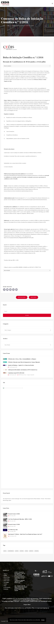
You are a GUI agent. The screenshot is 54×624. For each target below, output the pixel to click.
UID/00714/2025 (34, 601)
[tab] (27, 66)
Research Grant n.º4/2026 (14, 513)
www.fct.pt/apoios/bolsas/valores (24, 91)
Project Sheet (27, 604)
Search (27, 315)
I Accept (42, 619)
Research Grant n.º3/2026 (14, 524)
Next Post (33, 297)
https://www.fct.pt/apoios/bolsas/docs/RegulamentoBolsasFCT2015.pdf (18, 237)
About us (5, 573)
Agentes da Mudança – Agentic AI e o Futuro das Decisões (21, 365)
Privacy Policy (7, 577)
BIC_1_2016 (15, 260)
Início (4, 25)
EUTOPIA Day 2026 (13, 529)
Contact (5, 584)
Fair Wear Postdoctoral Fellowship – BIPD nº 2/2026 (20, 519)
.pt (48, 608)
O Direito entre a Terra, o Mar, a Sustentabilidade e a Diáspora (22, 359)
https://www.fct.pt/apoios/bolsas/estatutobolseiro (20, 234)
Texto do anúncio (7, 65)
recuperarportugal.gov (42, 608)
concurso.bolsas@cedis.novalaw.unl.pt (35, 210)
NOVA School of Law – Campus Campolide (26, 374)
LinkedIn (6, 589)
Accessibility (6, 582)
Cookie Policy (7, 578)
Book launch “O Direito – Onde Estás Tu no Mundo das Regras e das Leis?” (25, 534)
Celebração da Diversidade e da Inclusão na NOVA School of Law (22, 369)
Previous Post (21, 297)
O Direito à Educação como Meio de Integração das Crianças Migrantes (24, 362)
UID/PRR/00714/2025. (46, 601)
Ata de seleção (7, 270)
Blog (9, 25)
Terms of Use (6, 580)
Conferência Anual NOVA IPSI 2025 (16, 373)
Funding (5, 575)
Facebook (7, 587)
